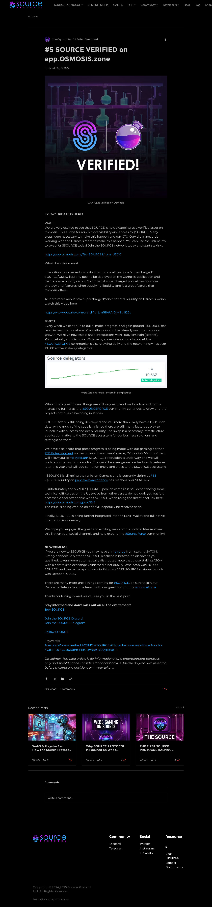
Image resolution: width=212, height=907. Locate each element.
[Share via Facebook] (46, 678)
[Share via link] (70, 678)
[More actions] (165, 39)
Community (119, 837)
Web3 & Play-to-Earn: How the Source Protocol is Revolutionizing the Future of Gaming (51, 748)
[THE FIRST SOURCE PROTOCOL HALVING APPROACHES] (160, 727)
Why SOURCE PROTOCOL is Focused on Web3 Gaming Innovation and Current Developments (105, 748)
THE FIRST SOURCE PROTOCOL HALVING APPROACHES (156, 748)
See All (180, 707)
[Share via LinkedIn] (62, 678)
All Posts (33, 16)
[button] (131, 5)
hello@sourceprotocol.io (51, 899)
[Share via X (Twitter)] (54, 678)
